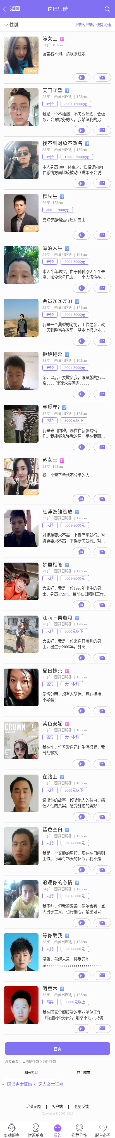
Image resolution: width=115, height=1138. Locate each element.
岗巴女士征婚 (50, 1084)
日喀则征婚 (30, 1062)
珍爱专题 (33, 1107)
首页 (57, 1049)
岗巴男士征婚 (19, 1084)
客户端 (57, 1107)
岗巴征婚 (49, 1062)
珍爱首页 (11, 1062)
